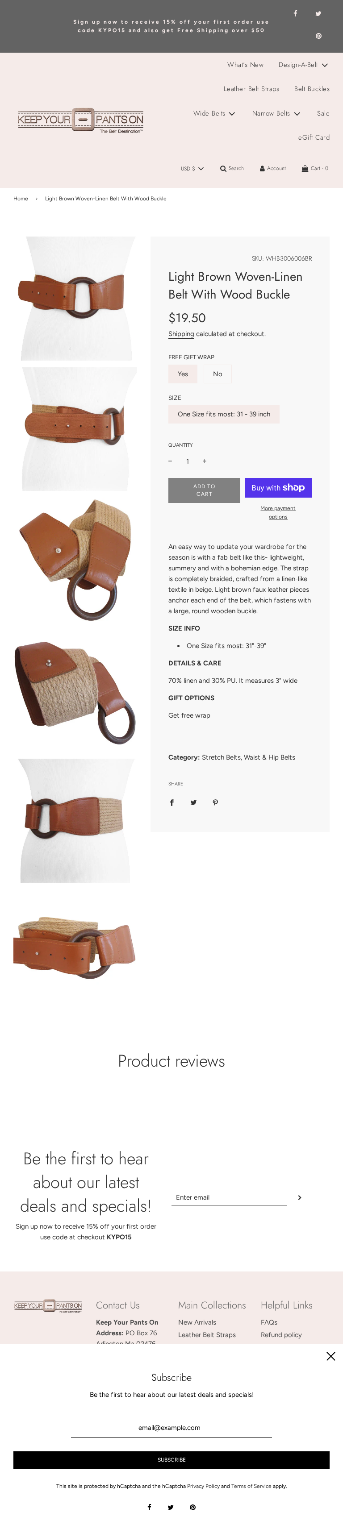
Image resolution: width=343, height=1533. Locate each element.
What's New (245, 65)
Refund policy (281, 1335)
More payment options (278, 512)
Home (20, 198)
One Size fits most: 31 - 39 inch (224, 414)
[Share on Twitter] (194, 802)
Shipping (181, 334)
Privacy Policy (203, 1486)
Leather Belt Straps (252, 89)
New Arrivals (197, 1322)
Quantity (180, 445)
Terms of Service (251, 1486)
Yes (183, 374)
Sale (323, 113)
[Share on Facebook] (172, 802)
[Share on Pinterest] (215, 802)
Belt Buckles (312, 89)
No (217, 374)
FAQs (269, 1322)
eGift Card (314, 137)
